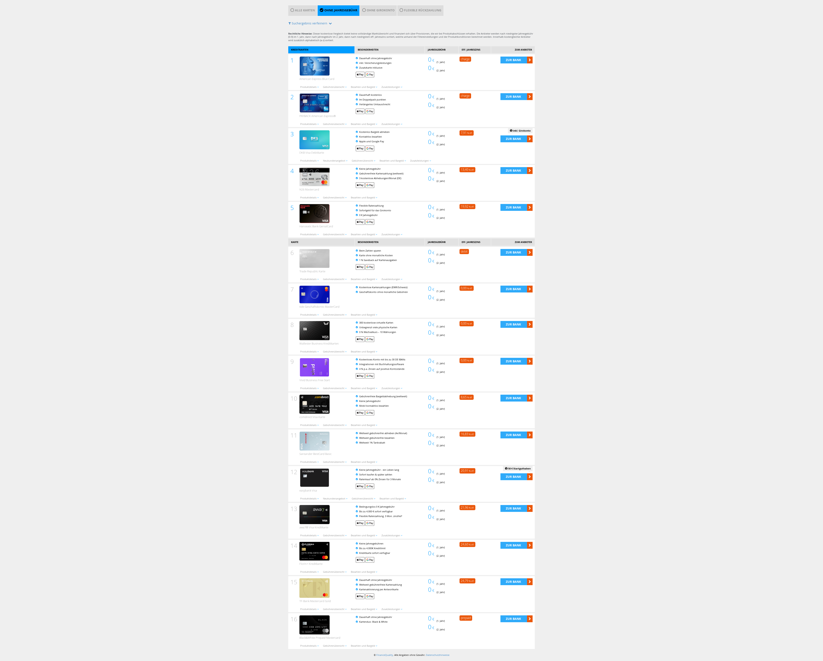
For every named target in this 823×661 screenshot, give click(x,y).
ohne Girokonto (381, 10)
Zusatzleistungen (390, 86)
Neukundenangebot (334, 160)
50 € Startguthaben (519, 468)
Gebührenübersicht (333, 86)
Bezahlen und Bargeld (363, 86)
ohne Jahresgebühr (340, 10)
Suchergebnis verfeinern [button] (309, 23)
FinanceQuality (384, 655)
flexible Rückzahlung (422, 10)
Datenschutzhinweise (437, 655)
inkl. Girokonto (521, 130)
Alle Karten (305, 10)
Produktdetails (308, 86)
